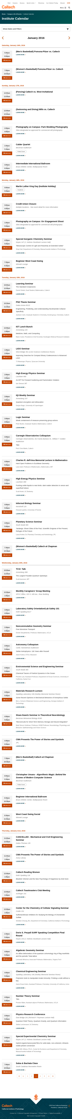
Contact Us (13, 1113)
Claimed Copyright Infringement (27, 1113)
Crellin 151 (20, 911)
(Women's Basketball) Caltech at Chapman (36, 546)
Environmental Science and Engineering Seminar (39, 666)
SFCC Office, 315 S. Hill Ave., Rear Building (32, 594)
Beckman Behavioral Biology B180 (29, 718)
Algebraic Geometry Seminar (30, 950)
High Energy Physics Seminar (30, 373)
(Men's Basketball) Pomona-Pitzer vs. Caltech (38, 51)
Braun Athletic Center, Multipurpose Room (31, 167)
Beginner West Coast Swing (29, 261)
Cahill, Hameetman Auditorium (27, 648)
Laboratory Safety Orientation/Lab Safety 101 (37, 608)
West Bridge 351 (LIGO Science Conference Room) (35, 352)
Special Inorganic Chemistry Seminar (34, 239)
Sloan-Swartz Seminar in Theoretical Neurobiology (40, 715)
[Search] (69, 8)
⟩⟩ (52, 1076)
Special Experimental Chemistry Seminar (36, 1036)
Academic (20, 190)
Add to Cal (7, 60)
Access (22, 3)
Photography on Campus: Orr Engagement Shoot (40, 221)
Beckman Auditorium (23, 148)
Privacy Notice (43, 1113)
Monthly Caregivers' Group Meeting (33, 591)
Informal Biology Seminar (28, 503)
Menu (62, 8)
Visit (9, 3)
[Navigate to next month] (69, 38)
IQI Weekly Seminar (25, 395)
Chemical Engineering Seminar (31, 971)
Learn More (20, 54)
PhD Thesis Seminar (26, 302)
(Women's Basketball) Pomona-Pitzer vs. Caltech (39, 69)
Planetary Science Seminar (29, 522)
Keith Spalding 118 (23, 875)
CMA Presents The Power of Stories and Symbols (40, 739)
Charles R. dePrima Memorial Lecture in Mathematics (41, 460)
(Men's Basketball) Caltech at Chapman (35, 757)
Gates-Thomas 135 (23, 843)
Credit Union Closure (26, 204)
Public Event (21, 151)
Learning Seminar (24, 283)
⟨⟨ (19, 1076)
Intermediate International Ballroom (33, 163)
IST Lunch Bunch (24, 327)
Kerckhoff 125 (21, 506)
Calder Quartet (23, 144)
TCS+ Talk (21, 569)
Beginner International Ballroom (31, 796)
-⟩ (48, 1076)
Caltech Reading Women (28, 872)
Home (4, 14)
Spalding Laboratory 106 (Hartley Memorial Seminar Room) (38, 694)
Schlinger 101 (21, 894)
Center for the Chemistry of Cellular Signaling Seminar (42, 908)
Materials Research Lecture (29, 691)
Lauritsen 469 (21, 376)
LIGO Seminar (23, 349)
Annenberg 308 (21, 572)
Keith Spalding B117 (23, 612)
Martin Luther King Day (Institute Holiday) (36, 186)
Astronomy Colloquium (27, 644)
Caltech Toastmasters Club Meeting (33, 890)
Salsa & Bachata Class (27, 1063)
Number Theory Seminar (28, 996)
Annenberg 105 (21, 330)
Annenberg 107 (21, 398)
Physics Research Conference (30, 1014)
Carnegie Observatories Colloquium (33, 435)
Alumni (62, 3)
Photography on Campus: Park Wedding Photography (42, 127)
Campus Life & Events (14, 14)
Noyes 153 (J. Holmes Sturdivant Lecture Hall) (33, 939)
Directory (41, 3)
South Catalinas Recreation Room (28, 1066)
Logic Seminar (23, 417)
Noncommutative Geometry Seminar (33, 626)
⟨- (23, 1076)
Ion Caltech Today (52, 3)
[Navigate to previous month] (3, 38)
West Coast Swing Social (28, 814)
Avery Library (21, 858)
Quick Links (31, 3)
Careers (15, 3)
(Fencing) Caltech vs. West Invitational (34, 92)
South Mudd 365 (22, 525)
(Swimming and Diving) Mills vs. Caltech (35, 109)
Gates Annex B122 (23, 305)
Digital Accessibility (54, 1113)
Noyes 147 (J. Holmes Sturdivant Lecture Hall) (33, 242)
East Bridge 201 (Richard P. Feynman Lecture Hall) (35, 1017)
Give (68, 3)
